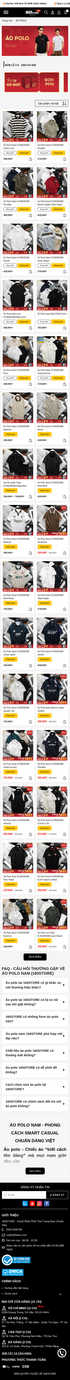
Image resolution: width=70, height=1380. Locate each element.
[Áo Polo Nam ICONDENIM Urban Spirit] (18, 632)
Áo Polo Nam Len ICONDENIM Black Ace (14, 315)
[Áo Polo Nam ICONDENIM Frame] (18, 239)
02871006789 (14, 1229)
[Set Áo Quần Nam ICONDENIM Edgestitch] (18, 464)
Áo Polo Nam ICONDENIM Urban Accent (16, 765)
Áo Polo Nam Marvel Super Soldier (51, 709)
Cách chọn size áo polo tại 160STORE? (26, 1087)
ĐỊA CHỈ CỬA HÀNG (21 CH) (22, 1301)
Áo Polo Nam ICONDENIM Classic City (50, 822)
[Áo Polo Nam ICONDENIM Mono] (52, 407)
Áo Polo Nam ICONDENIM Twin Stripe (16, 878)
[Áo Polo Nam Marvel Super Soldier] (52, 689)
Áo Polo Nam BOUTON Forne (52, 314)
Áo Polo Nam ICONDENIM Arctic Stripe (50, 259)
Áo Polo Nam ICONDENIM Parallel (50, 147)
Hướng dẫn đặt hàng (16, 1288)
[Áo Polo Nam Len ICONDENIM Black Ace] (18, 295)
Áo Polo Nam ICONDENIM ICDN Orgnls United (50, 878)
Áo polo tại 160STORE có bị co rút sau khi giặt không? (32, 1002)
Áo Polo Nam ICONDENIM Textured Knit (50, 372)
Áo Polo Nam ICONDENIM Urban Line (16, 147)
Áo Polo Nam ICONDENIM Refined (16, 540)
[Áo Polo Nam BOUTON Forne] (52, 295)
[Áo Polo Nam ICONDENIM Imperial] (18, 407)
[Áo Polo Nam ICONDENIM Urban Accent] (18, 745)
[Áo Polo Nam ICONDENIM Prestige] (18, 182)
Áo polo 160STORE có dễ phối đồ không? (31, 1070)
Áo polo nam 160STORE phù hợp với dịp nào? (34, 1036)
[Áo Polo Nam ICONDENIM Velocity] (18, 801)
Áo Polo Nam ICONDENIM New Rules (16, 597)
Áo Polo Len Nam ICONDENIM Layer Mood (50, 934)
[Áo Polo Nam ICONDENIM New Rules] (18, 576)
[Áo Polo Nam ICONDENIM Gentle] (52, 632)
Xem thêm (35, 956)
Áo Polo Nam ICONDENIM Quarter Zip (16, 709)
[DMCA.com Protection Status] (13, 1272)
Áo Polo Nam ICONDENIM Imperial (16, 428)
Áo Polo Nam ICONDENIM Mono (50, 428)
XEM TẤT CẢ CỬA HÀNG (17, 1353)
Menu (6, 12)
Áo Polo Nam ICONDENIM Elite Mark (50, 484)
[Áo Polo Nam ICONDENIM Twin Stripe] (18, 858)
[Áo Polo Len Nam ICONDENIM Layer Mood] (52, 914)
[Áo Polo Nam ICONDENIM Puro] (18, 351)
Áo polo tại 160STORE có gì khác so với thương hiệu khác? (33, 985)
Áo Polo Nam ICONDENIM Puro (16, 372)
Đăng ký (58, 1195)
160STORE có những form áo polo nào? (32, 1019)
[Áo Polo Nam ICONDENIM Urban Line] (18, 126)
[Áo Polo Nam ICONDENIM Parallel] (52, 126)
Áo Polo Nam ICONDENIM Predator (50, 765)
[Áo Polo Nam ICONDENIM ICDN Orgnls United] (52, 858)
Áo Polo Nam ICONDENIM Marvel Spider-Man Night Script (50, 203)
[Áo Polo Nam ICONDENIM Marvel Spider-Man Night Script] (52, 182)
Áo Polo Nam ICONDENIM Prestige (16, 203)
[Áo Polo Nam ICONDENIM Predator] (52, 745)
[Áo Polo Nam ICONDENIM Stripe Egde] (52, 576)
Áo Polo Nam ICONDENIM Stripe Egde (50, 597)
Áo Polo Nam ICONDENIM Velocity (16, 822)
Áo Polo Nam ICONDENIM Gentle (50, 653)
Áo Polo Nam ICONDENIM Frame (16, 259)
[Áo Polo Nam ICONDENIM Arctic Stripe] (52, 239)
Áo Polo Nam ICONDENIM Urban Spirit (16, 653)
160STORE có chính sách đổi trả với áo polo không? (33, 1104)
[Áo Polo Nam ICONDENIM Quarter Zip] (18, 689)
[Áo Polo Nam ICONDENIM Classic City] (52, 801)
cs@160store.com (16, 1234)
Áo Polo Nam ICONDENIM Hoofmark (50, 540)
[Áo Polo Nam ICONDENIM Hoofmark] (52, 520)
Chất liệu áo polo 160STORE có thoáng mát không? (30, 1053)
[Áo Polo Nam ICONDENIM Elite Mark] (52, 464)
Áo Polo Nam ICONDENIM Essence (16, 934)
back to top (62, 1365)
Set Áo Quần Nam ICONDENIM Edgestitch (15, 484)
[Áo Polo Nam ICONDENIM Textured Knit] (52, 351)
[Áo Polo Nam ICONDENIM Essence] (18, 914)
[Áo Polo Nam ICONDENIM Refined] (18, 520)
